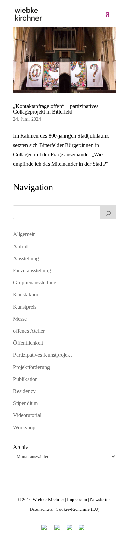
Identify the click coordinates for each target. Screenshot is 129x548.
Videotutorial (27, 415)
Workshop (24, 427)
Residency (24, 391)
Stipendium (25, 403)
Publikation (25, 379)
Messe (20, 319)
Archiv (20, 447)
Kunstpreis (24, 307)
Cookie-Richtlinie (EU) (77, 509)
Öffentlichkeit (28, 343)
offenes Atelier (29, 331)
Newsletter (100, 499)
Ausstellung (26, 258)
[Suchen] (108, 212)
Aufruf (20, 246)
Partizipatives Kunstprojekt (42, 355)
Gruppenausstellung (34, 282)
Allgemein (24, 234)
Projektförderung (31, 367)
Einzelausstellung (32, 270)
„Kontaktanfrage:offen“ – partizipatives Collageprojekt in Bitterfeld (55, 109)
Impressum (77, 499)
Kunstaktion (26, 294)
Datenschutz (41, 509)
